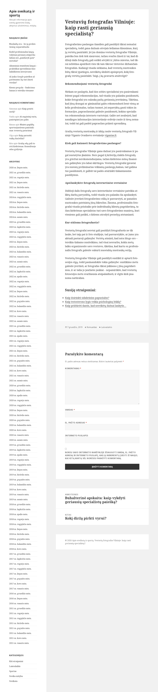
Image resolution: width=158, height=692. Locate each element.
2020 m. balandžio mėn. (20, 425)
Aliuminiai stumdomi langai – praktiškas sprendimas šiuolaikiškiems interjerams (23, 68)
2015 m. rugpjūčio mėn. (20, 618)
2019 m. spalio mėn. (18, 454)
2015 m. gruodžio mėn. (20, 608)
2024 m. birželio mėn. (19, 207)
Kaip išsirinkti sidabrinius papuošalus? (87, 297)
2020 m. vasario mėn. (19, 435)
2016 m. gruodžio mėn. (20, 593)
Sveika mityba (16, 676)
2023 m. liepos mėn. (18, 241)
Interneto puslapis (76, 435)
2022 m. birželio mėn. (19, 296)
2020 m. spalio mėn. (18, 395)
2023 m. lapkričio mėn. (20, 227)
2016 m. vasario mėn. (19, 603)
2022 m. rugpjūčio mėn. (20, 286)
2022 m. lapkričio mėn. (20, 271)
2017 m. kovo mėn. (18, 583)
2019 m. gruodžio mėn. (20, 445)
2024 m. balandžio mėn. (20, 212)
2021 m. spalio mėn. (18, 336)
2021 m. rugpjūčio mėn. (20, 346)
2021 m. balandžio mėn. (20, 365)
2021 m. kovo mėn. (18, 370)
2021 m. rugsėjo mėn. (19, 341)
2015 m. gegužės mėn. (19, 628)
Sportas (12, 671)
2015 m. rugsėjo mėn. (19, 613)
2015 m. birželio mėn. (19, 623)
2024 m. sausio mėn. (18, 217)
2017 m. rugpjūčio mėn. (20, 568)
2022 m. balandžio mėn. (20, 306)
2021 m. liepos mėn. (18, 350)
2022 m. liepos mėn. (18, 291)
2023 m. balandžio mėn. (20, 251)
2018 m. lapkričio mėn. (20, 509)
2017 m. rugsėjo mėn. (19, 563)
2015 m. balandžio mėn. (20, 633)
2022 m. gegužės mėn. (19, 301)
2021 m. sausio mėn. (18, 380)
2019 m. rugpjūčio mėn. (20, 464)
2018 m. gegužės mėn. (19, 539)
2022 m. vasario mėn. (19, 316)
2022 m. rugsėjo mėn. (19, 281)
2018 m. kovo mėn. (18, 549)
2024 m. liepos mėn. (18, 202)
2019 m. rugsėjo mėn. (19, 459)
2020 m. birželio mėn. (19, 415)
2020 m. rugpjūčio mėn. (20, 405)
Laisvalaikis (14, 666)
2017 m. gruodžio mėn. (20, 554)
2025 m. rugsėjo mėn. (19, 177)
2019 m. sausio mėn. (18, 499)
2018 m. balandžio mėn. (20, 544)
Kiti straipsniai (16, 661)
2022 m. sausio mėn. (18, 321)
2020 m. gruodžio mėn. (20, 385)
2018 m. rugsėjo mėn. (19, 519)
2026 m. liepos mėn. (18, 167)
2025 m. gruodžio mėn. (20, 172)
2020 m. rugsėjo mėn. (19, 400)
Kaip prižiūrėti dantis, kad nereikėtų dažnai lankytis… (95, 305)
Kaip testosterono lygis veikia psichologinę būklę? (93, 301)
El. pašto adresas (76, 422)
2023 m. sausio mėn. (18, 261)
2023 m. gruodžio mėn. (20, 222)
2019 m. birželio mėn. (19, 474)
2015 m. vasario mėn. (19, 643)
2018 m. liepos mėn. (18, 529)
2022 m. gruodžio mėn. (20, 266)
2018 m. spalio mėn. (18, 514)
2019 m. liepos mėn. (18, 469)
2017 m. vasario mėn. (19, 588)
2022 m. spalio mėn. (18, 276)
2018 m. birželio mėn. (19, 534)
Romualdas (92, 327)
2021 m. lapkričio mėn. (20, 331)
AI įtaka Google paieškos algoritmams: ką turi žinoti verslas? (22, 79)
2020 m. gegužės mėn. (19, 420)
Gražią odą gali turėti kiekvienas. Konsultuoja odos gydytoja (22, 146)
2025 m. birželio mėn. (19, 187)
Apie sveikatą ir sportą (22, 13)
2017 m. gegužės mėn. (19, 578)
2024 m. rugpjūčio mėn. (20, 197)
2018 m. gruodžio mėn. (20, 504)
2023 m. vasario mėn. (19, 256)
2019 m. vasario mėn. (19, 494)
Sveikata (13, 681)
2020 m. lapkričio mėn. (20, 390)
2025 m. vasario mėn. (19, 192)
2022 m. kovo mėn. (18, 311)
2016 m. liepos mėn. (18, 598)
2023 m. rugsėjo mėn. (19, 232)
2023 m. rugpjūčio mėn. (20, 237)
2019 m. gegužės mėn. (19, 479)
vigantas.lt (110, 135)
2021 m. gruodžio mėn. (20, 326)
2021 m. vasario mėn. (19, 375)
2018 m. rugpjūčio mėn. (20, 524)
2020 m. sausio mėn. (18, 440)
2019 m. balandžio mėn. (20, 484)
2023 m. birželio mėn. (19, 246)
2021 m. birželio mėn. (19, 355)
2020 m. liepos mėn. (18, 410)
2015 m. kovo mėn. (18, 638)
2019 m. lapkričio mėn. (20, 450)
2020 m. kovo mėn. (18, 430)
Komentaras (73, 368)
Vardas (70, 409)
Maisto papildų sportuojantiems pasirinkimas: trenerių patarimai (21, 127)
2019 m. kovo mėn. (18, 489)
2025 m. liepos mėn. (18, 182)
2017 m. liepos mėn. (18, 573)
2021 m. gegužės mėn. (19, 360)
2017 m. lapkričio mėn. (20, 559)
